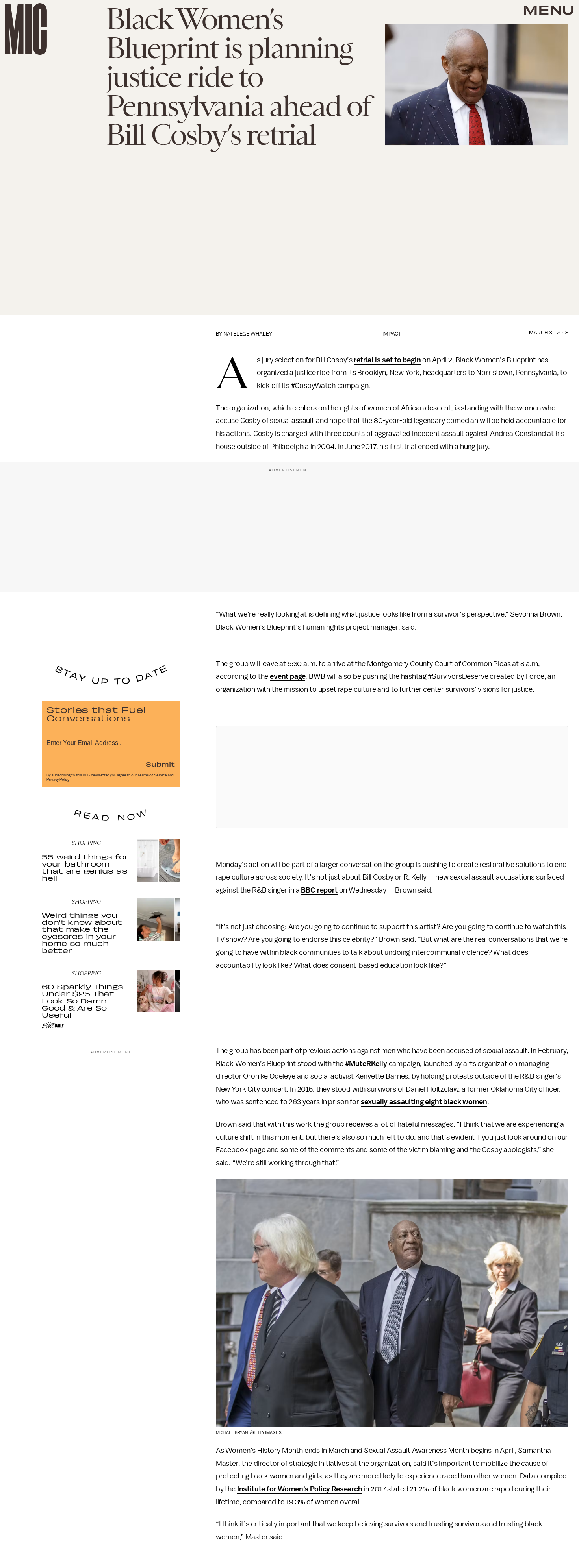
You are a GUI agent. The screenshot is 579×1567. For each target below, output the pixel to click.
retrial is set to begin (387, 360)
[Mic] (26, 29)
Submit (160, 764)
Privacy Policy (57, 780)
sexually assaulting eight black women (424, 1102)
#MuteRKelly (366, 1064)
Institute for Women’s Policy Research (299, 1489)
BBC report (319, 890)
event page (287, 676)
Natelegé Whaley (247, 334)
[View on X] (392, 777)
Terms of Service (152, 775)
